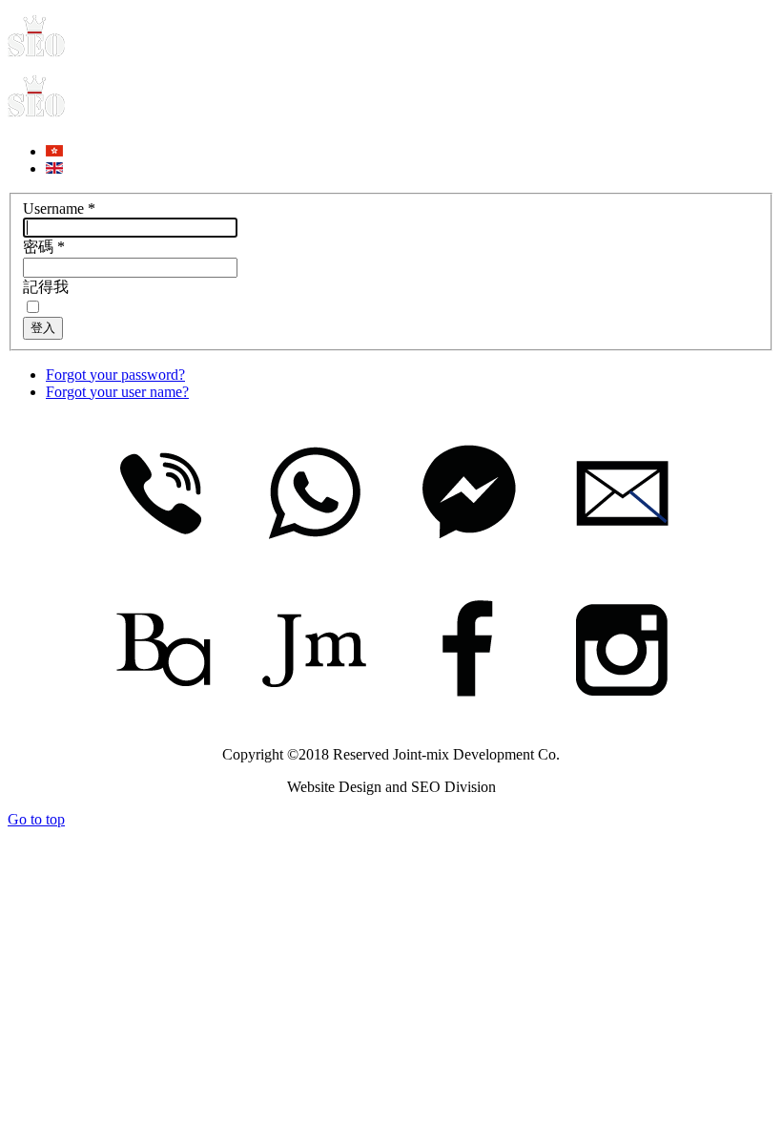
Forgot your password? (115, 374)
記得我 (46, 287)
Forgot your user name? (117, 392)
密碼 (44, 247)
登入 (43, 328)
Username (59, 208)
